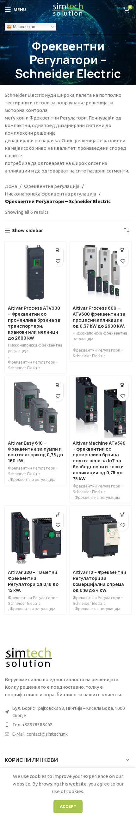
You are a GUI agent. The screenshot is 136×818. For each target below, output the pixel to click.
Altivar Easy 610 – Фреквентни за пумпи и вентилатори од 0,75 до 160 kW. (35, 452)
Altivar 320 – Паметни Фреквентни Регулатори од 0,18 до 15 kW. (33, 581)
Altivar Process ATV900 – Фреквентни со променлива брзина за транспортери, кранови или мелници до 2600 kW (34, 323)
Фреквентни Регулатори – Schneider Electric (33, 365)
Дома (11, 186)
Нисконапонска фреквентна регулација (50, 193)
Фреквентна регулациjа (51, 186)
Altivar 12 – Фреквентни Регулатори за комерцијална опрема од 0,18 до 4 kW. (99, 581)
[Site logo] (67, 9)
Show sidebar (27, 230)
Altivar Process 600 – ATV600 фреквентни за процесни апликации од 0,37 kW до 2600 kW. (99, 317)
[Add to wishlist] (57, 261)
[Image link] (28, 657)
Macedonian (23, 26)
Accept (68, 806)
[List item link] (68, 724)
